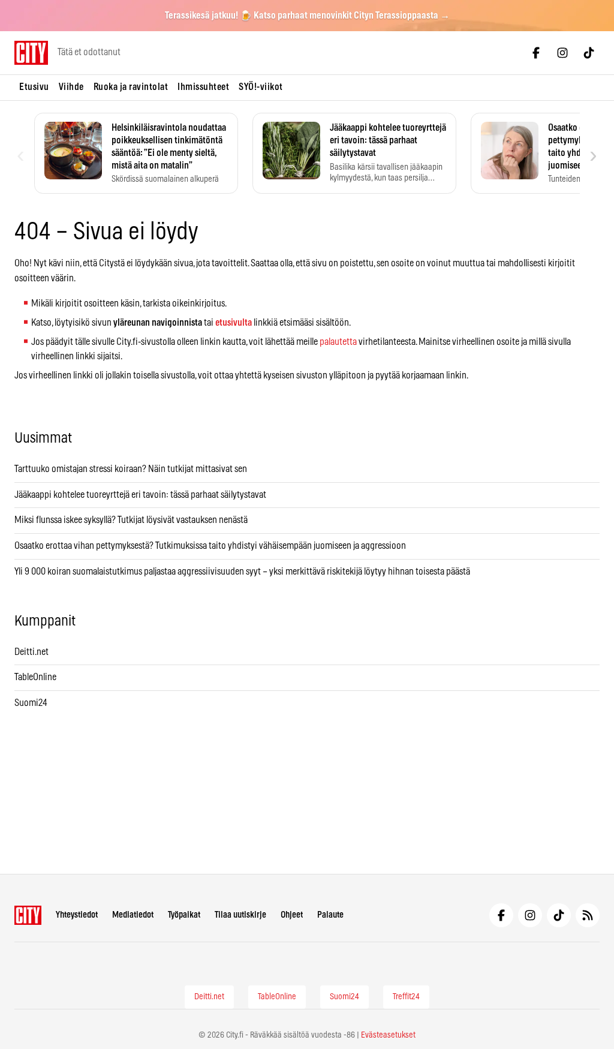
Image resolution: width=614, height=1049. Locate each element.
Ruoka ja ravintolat (131, 87)
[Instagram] (562, 53)
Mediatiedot (133, 914)
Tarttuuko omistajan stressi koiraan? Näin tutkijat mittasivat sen (130, 469)
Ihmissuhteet (203, 87)
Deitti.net (31, 652)
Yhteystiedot (77, 914)
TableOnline (35, 677)
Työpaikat (184, 914)
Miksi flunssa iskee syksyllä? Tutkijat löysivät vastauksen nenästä (131, 520)
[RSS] (588, 915)
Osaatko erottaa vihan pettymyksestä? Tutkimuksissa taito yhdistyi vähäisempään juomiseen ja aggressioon (210, 546)
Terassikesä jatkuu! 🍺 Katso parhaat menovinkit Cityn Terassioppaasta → (307, 15)
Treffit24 (406, 997)
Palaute (330, 914)
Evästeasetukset (388, 1035)
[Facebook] (536, 53)
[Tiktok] (589, 53)
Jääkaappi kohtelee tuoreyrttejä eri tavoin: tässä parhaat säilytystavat (140, 495)
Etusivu (34, 87)
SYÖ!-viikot (261, 87)
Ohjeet (292, 914)
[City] (27, 915)
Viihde (71, 87)
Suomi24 (30, 703)
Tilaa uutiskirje (240, 914)
